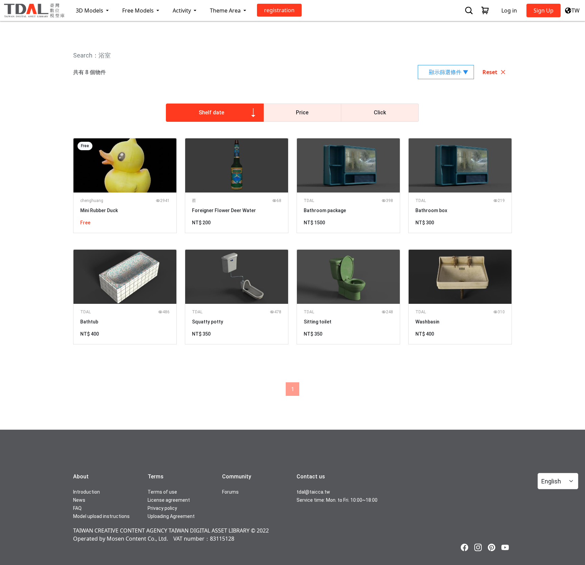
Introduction (86, 492)
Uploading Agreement (171, 516)
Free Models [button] (138, 10)
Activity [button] (182, 10)
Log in (509, 10)
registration (279, 10)
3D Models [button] (90, 10)
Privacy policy (162, 508)
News (79, 500)
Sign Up (544, 10)
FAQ (77, 508)
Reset (489, 72)
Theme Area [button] (226, 10)
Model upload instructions (101, 516)
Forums (230, 492)
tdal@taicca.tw (313, 492)
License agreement (169, 500)
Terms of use (162, 492)
